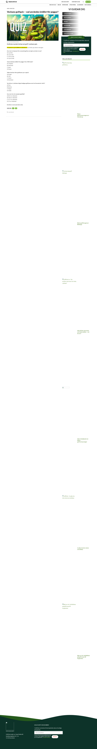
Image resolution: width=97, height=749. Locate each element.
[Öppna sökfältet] (83, 2)
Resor (59, 4)
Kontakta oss (76, 1)
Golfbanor (80, 4)
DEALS (88, 1)
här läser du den (46, 737)
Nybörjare (65, 4)
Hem (8, 8)
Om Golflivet (65, 1)
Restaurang (88, 4)
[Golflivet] (11, 2)
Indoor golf (52, 4)
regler (12, 112)
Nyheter (12, 8)
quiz (9, 112)
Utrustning (72, 4)
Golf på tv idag (68, 33)
